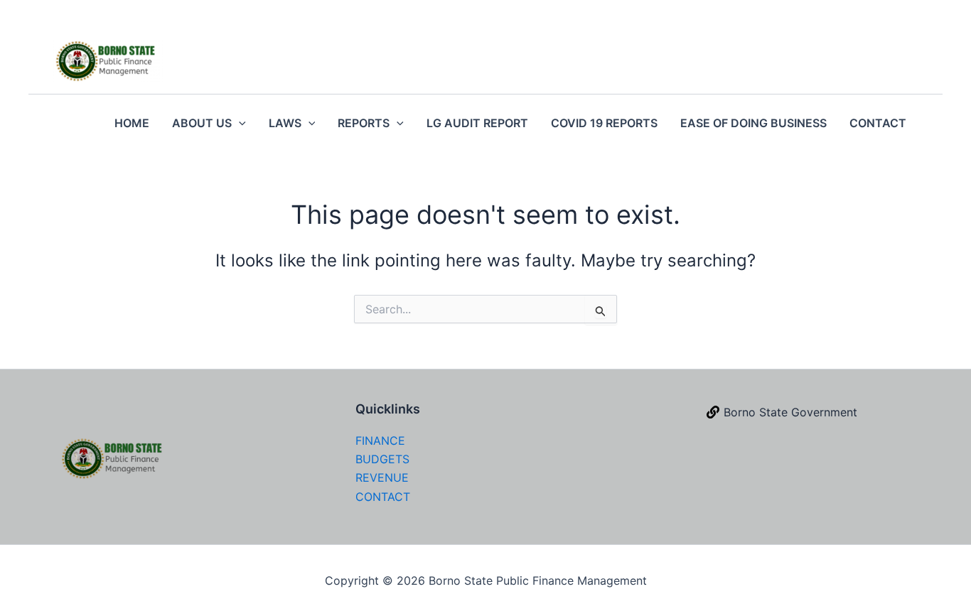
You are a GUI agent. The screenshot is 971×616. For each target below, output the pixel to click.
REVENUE (382, 477)
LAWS (285, 123)
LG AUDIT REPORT (477, 123)
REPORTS (364, 123)
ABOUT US (202, 123)
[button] (239, 122)
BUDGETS (382, 459)
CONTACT (877, 123)
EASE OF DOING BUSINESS (753, 123)
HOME (131, 123)
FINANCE (380, 440)
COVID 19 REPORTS (604, 123)
